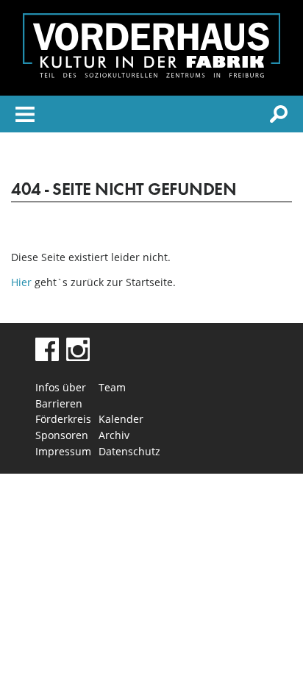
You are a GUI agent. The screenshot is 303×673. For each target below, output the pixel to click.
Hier (21, 282)
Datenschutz (129, 451)
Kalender (121, 419)
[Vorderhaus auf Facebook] (47, 357)
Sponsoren (61, 435)
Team (112, 387)
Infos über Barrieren (60, 395)
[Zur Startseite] (151, 74)
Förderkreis (63, 419)
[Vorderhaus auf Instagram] (78, 357)
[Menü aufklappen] (25, 116)
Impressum (63, 451)
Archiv (114, 435)
